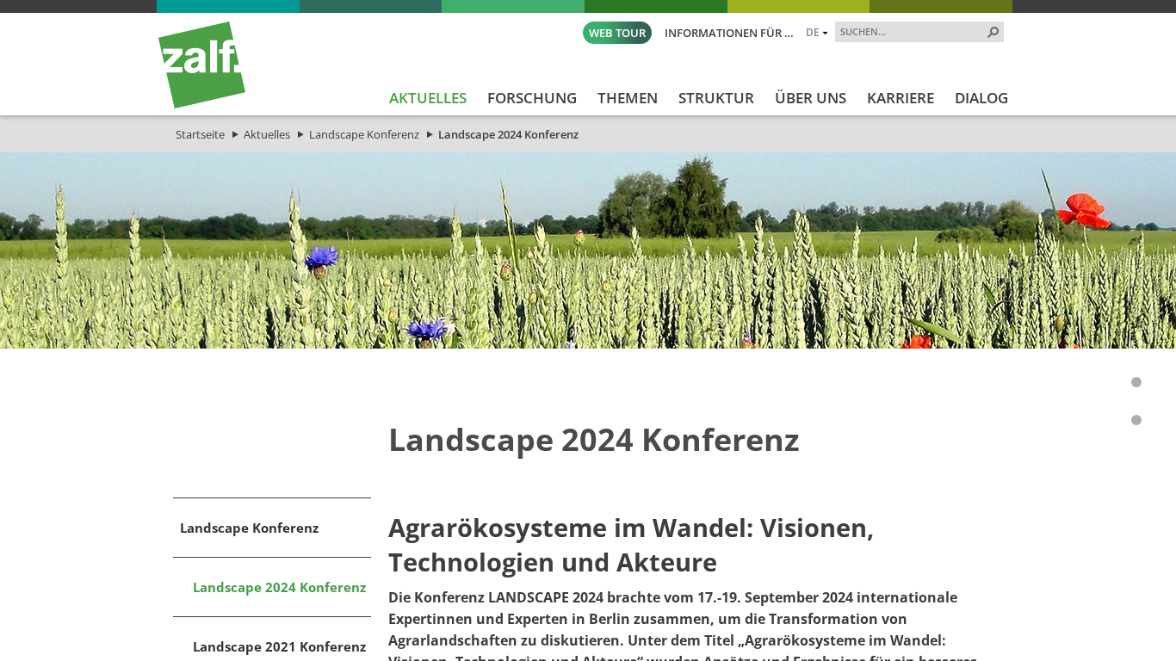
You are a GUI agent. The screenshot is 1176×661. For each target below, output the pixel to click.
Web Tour (617, 32)
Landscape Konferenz (364, 134)
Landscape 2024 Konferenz (508, 134)
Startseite (200, 134)
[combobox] (912, 31)
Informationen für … (729, 32)
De (813, 32)
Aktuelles (267, 134)
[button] (993, 31)
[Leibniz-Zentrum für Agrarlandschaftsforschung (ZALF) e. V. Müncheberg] (201, 104)
